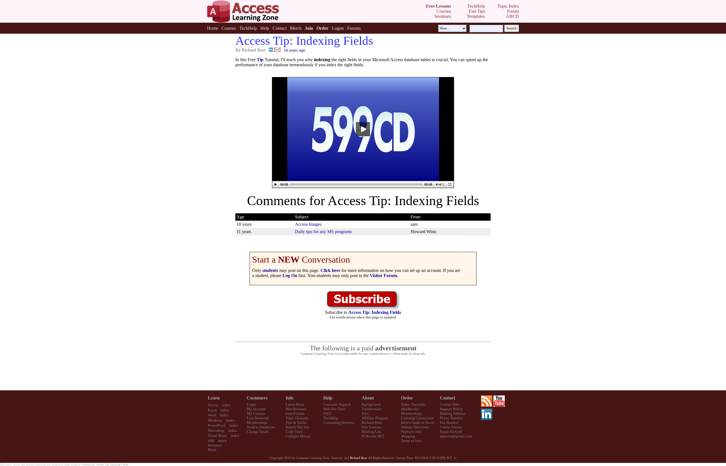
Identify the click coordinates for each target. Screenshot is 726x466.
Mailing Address (452, 413)
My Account (256, 409)
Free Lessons (371, 427)
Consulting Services (338, 422)
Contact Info (449, 404)
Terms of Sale (411, 441)
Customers (257, 397)
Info (290, 397)
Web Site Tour (334, 409)
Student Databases (261, 427)
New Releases (296, 409)
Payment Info (411, 431)
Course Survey (451, 427)
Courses (228, 28)
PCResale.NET (373, 436)
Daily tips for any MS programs (323, 231)
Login (251, 404)
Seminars (215, 445)
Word (212, 415)
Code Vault (294, 431)
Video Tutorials (413, 404)
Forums (354, 28)
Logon (338, 28)
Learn (214, 397)
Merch (295, 28)
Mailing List (371, 431)
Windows (215, 420)
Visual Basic (217, 435)
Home (212, 28)
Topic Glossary (297, 418)
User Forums (295, 413)
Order (407, 397)
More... (213, 450)
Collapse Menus (298, 436)
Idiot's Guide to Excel (417, 422)
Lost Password (258, 418)
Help (264, 28)
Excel (212, 410)
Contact (279, 28)
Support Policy (451, 409)
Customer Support (337, 404)
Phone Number (451, 418)
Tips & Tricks (296, 422)
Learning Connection (417, 418)
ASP (211, 441)
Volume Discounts (415, 427)
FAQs (327, 413)
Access (213, 405)
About (368, 397)
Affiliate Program (375, 418)
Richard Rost (372, 422)
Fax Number (449, 422)
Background (371, 404)
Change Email (258, 431)
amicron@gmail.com (456, 436)
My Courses (256, 413)
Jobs (365, 413)
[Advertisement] (363, 373)
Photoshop (216, 430)
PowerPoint (216, 425)
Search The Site (297, 427)
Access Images (308, 224)
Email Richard (451, 431)
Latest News (295, 404)
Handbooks (410, 409)
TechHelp (248, 28)
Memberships (257, 422)
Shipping (408, 436)
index (226, 405)
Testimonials (371, 409)
